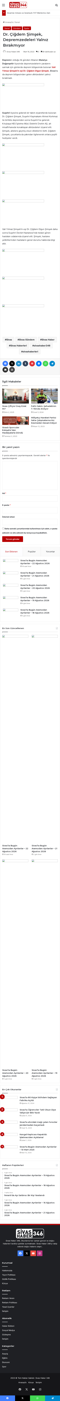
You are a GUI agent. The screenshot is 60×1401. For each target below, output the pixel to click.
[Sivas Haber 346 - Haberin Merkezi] (18, 5)
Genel (17, 22)
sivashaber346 (42, 345)
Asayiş (5, 1354)
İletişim (5, 1311)
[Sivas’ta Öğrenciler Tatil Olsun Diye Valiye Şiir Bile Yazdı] (10, 1113)
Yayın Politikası (8, 1275)
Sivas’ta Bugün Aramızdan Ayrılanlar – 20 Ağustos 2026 (15, 1073)
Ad (4, 493)
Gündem (17, 28)
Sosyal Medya (8, 1330)
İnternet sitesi (8, 517)
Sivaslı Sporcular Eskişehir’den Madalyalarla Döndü (12, 430)
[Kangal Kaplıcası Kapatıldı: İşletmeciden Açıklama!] (10, 1138)
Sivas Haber (48, 339)
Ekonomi (6, 1362)
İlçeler (26, 28)
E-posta (6, 505)
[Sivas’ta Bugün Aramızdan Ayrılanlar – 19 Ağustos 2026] (10, 601)
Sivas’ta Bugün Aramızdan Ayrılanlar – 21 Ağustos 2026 (44, 848)
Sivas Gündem (27, 339)
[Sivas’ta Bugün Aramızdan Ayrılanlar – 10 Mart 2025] (10, 1150)
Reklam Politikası (9, 1302)
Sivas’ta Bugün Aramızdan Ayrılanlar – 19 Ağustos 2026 (44, 1073)
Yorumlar (50, 551)
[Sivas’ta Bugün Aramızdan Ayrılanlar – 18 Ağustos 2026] (10, 613)
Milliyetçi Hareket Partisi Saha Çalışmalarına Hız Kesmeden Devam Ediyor (44, 420)
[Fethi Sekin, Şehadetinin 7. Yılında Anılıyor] (44, 396)
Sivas (9, 339)
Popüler (32, 551)
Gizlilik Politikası (9, 1279)
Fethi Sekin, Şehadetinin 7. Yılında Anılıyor (43, 407)
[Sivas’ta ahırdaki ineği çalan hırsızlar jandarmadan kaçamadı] (10, 1126)
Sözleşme (6, 1334)
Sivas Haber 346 (13, 52)
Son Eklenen (11, 551)
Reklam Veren (8, 1298)
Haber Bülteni (8, 1326)
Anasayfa (9, 22)
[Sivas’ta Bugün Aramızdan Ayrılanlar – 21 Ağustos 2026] (10, 576)
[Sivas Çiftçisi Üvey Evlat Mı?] (15, 396)
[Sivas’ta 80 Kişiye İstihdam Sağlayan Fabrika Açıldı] (10, 1101)
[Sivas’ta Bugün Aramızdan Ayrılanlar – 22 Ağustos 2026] (10, 564)
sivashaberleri (30, 351)
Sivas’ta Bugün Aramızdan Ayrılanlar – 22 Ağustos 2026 (15, 848)
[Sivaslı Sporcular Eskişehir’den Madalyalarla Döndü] (15, 420)
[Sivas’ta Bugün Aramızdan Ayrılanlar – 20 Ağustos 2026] (10, 589)
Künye (5, 1283)
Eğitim (5, 1358)
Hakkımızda (7, 1270)
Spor (4, 1367)
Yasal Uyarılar (8, 1307)
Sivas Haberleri (18, 345)
